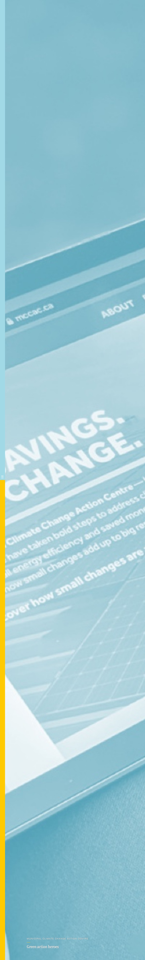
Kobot (2, 2)
